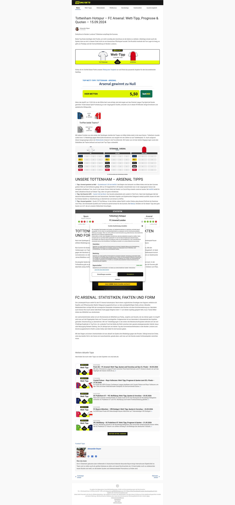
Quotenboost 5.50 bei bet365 (107, 184)
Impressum (117, 499)
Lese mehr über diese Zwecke (102, 269)
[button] (142, 226)
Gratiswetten (138, 8)
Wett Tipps (88, 8)
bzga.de (108, 491)
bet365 (151, 189)
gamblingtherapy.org (117, 491)
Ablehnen (117, 279)
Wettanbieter (101, 8)
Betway (133, 204)
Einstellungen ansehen (104, 274)
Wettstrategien (117, 502)
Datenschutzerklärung (117, 497)
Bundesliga (125, 8)
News (78, 8)
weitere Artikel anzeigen (117, 433)
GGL (148, 496)
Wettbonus (113, 8)
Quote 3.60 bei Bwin (99, 194)
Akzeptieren (130, 274)
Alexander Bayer (94, 449)
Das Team (117, 501)
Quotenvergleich (152, 8)
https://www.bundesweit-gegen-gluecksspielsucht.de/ (141, 491)
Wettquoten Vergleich (109, 70)
